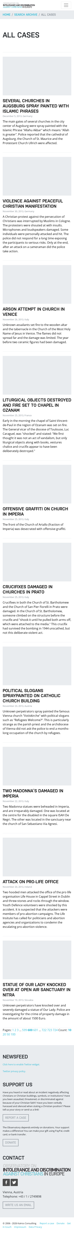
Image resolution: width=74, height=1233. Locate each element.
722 (44, 1030)
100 (13, 1034)
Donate (10, 1142)
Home (6, 14)
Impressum (20, 1227)
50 (8, 1034)
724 (55, 1030)
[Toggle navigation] (66, 5)
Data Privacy (35, 1227)
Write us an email (18, 1205)
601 (35, 1030)
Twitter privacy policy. (14, 1071)
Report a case (15, 1117)
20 (4, 1034)
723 (49, 1030)
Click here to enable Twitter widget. (21, 1064)
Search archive (25, 14)
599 (24, 1030)
